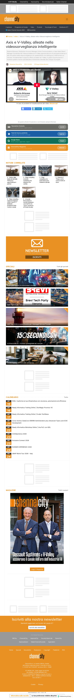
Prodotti (39, 27)
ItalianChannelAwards (38, 642)
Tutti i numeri (63, 490)
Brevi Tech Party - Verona (16, 305)
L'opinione (9, 27)
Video (32, 27)
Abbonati (61, 147)
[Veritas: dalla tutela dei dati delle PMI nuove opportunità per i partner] (12, 170)
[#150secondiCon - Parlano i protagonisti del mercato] (37, 336)
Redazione (37, 650)
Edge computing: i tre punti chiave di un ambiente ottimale (44, 179)
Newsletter (32, 30)
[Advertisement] (39, 609)
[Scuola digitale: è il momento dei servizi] (37, 356)
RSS (63, 650)
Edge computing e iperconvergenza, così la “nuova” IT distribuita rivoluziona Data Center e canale (12, 203)
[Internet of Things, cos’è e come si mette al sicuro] (61, 170)
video (16, 36)
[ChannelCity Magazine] (37, 528)
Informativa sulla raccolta (20, 696)
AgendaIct (51, 642)
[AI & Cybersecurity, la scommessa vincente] (37, 278)
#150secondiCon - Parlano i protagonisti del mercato (25, 343)
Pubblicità (56, 650)
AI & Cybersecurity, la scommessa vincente (21, 285)
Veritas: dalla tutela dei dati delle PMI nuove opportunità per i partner (12, 180)
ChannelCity (24, 2)
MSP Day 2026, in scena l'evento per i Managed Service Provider (29, 324)
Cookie (33, 684)
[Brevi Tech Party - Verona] (37, 298)
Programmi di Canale (21, 27)
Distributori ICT (63, 27)
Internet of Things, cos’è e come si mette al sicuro (60, 179)
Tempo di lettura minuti (42, 64)
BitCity (14, 638)
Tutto (66, 397)
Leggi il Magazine (37, 569)
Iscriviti (62, 127)
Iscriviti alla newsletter (37, 627)
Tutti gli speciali (62, 266)
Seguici (62, 141)
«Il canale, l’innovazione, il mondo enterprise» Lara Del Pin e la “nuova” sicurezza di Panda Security (28, 203)
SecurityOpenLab (48, 2)
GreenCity (58, 638)
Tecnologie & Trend (50, 27)
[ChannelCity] (12, 19)
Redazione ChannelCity (16, 64)
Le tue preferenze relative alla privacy (45, 696)
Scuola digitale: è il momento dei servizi (20, 363)
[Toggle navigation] (66, 19)
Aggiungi (61, 134)
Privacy (40, 684)
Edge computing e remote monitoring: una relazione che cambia (28, 180)
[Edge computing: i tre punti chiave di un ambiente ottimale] (45, 170)
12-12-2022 (29, 64)
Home (10, 36)
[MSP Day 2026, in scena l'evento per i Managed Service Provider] (37, 317)
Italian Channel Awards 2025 (16, 30)
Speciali (18, 650)
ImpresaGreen (23, 642)
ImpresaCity (35, 2)
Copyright (47, 650)
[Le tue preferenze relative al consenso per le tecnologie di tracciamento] (65, 696)
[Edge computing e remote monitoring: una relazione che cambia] (28, 170)
